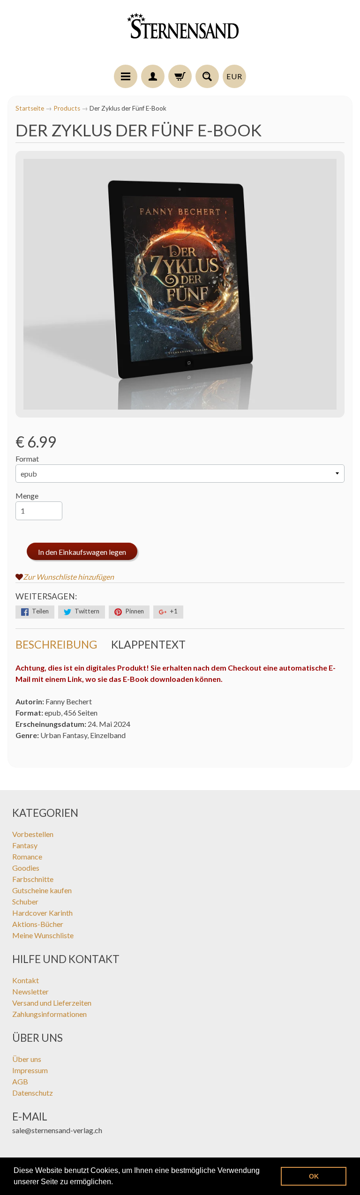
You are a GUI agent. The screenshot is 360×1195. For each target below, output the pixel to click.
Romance (27, 856)
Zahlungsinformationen (49, 1013)
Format (27, 458)
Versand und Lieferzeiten (51, 1002)
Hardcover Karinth (42, 912)
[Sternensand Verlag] (180, 33)
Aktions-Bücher (37, 923)
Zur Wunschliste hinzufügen (68, 576)
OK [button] (314, 1176)
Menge (26, 495)
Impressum (30, 1070)
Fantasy (25, 845)
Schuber (25, 901)
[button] (116, 1182)
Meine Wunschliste (43, 935)
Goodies (25, 867)
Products (66, 108)
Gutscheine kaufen (42, 890)
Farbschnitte (32, 878)
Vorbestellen (32, 833)
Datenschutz (32, 1092)
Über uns (26, 1058)
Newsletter (30, 991)
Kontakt (25, 980)
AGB (20, 1081)
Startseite (29, 108)
